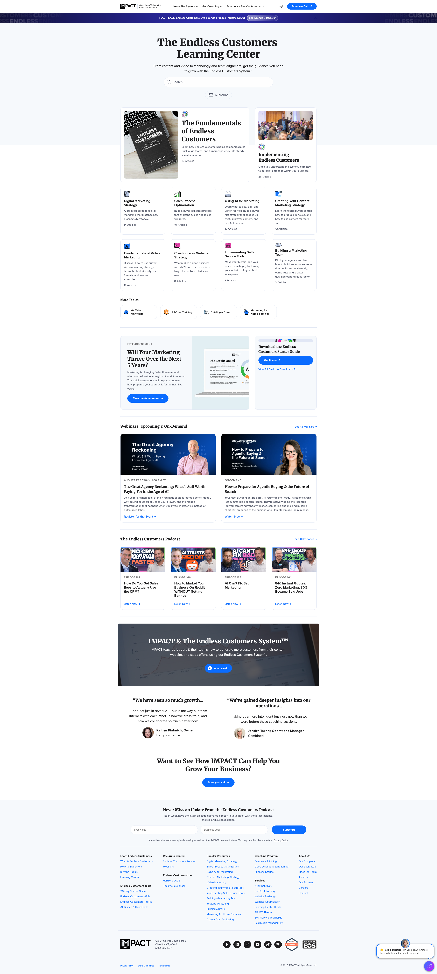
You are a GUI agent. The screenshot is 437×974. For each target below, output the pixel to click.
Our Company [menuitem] (307, 861)
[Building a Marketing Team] (294, 265)
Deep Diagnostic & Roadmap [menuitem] (271, 866)
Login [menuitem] (281, 6)
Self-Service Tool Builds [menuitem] (268, 917)
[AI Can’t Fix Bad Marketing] (244, 585)
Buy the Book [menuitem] (128, 872)
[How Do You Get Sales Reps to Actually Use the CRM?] (143, 587)
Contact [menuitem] (303, 893)
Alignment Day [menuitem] (263, 886)
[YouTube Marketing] (138, 312)
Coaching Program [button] (266, 856)
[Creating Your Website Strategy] (193, 265)
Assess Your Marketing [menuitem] (220, 919)
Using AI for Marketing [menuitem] (220, 872)
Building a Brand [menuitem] (216, 909)
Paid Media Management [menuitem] (269, 923)
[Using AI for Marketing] (243, 211)
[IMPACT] (128, 6)
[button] (405, 951)
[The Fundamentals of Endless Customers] (184, 144)
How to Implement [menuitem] (131, 866)
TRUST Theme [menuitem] (263, 912)
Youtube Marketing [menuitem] (218, 903)
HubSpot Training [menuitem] (265, 891)
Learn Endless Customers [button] (136, 856)
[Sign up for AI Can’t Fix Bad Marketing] (243, 559)
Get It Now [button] (270, 360)
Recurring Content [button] (174, 856)
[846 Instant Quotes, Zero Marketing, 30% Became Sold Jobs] (294, 587)
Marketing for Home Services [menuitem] (224, 914)
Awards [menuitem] (303, 877)
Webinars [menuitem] (168, 866)
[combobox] (218, 82)
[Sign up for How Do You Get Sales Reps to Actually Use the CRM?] (143, 559)
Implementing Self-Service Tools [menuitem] (226, 893)
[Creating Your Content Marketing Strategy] (294, 211)
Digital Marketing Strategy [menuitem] (222, 861)
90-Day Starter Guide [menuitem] (133, 891)
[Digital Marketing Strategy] (142, 211)
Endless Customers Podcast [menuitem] (179, 861)
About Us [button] (304, 856)
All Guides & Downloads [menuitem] (134, 907)
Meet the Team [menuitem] (308, 872)
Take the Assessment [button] (146, 398)
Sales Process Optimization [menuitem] (223, 866)
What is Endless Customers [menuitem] (136, 861)
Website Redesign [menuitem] (265, 896)
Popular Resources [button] (218, 856)
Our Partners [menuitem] (306, 882)
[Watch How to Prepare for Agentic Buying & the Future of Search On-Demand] (268, 454)
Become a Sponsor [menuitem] (174, 886)
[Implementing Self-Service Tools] (243, 265)
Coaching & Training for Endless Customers (150, 6)
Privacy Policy (281, 840)
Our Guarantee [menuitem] (307, 866)
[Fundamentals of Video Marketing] (142, 265)
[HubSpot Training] (178, 312)
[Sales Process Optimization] (193, 211)
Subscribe (221, 95)
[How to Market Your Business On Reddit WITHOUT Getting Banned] (193, 589)
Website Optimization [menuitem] (267, 902)
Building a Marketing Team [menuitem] (222, 898)
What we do (221, 668)
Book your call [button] (216, 782)
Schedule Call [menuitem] (300, 6)
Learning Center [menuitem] (129, 877)
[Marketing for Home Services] (258, 312)
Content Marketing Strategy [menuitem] (223, 877)
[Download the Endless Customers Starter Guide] (285, 349)
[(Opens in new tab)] (293, 944)
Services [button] (260, 880)
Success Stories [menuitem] (264, 872)
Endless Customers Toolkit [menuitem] (136, 902)
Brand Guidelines (146, 966)
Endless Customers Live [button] (177, 875)
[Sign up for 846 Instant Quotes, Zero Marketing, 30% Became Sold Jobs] (294, 559)
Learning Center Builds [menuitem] (268, 907)
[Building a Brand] (218, 312)
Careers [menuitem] (303, 888)
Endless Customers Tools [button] (135, 886)
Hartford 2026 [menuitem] (171, 880)
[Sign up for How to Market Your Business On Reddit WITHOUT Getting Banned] (193, 559)
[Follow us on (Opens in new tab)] (228, 944)
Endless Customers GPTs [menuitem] (135, 896)
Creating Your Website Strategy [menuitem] (225, 888)
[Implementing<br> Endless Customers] (286, 144)
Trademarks (164, 966)
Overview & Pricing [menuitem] (266, 861)
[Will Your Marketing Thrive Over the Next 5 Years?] (156, 358)
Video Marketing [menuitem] (216, 882)
